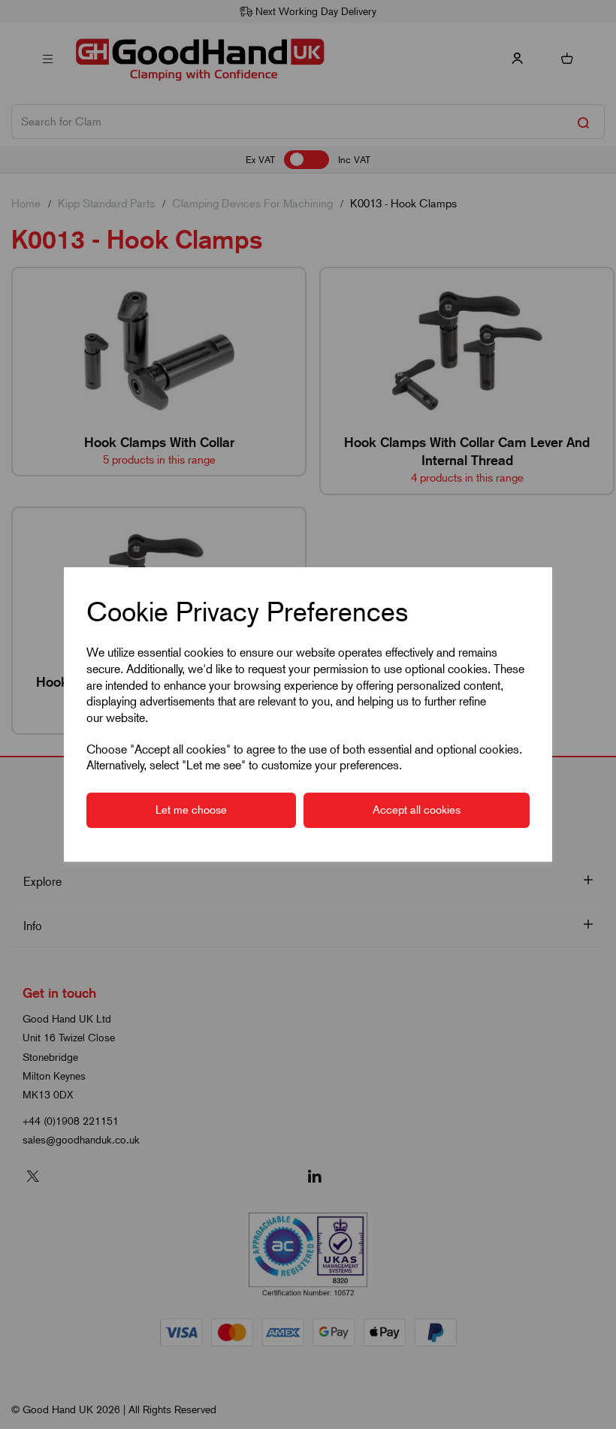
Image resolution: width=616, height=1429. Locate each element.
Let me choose (191, 810)
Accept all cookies (416, 810)
